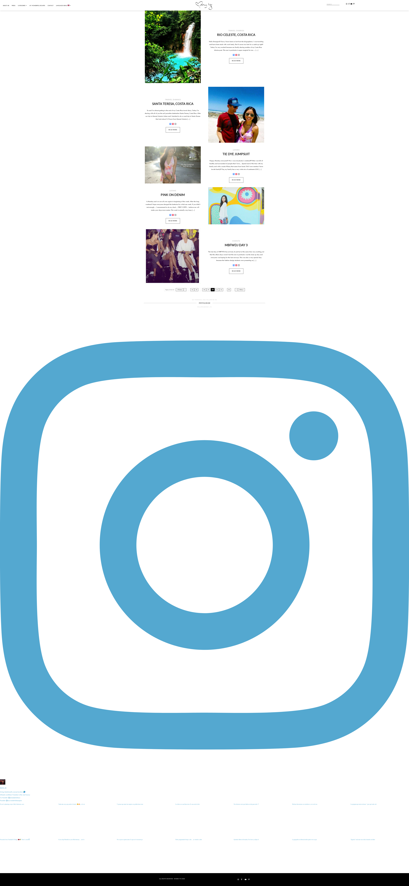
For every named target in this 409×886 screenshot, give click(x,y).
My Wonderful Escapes (37, 5)
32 (221, 289)
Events (236, 241)
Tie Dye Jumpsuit (236, 154)
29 (208, 289)
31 (217, 289)
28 (204, 289)
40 (229, 289)
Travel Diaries (236, 30)
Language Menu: (62, 5)
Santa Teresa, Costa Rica (173, 104)
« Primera (179, 289)
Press (13, 5)
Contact (50, 5)
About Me (6, 5)
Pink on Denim (173, 195)
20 (196, 289)
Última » (241, 289)
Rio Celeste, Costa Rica (236, 35)
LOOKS (236, 150)
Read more (236, 61)
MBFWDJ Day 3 (236, 245)
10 (192, 289)
